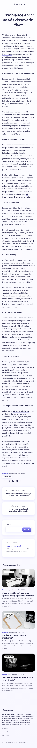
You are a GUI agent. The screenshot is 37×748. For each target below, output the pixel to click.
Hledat (8, 524)
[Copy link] (21, 481)
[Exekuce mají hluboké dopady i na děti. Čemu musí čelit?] (18, 493)
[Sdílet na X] (9, 481)
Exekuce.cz (19, 4)
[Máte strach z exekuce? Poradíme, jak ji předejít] (18, 508)
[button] (3, 4)
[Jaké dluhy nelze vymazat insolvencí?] (18, 620)
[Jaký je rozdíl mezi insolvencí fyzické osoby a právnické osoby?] (18, 578)
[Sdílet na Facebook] (13, 481)
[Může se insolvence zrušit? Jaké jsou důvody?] (18, 663)
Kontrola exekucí (12, 546)
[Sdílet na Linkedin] (17, 481)
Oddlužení (7, 476)
